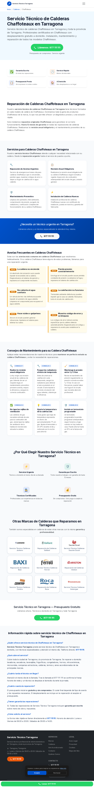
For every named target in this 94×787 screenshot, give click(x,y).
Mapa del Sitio (74, 751)
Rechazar (56, 773)
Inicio (9, 9)
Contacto (51, 751)
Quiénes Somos (54, 754)
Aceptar (37, 773)
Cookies (72, 747)
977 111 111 (48, 236)
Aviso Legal (73, 741)
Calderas (16, 9)
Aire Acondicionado (55, 747)
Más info (63, 768)
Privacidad (73, 744)
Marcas (51, 741)
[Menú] (84, 3)
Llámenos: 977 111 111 (48, 47)
